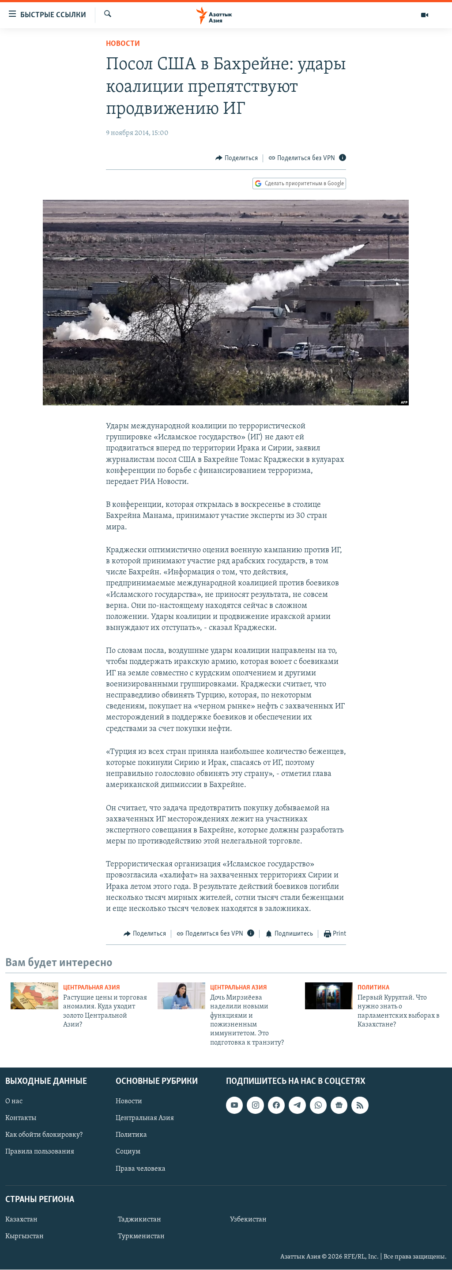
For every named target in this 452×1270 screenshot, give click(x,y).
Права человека (141, 1169)
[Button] (236, 158)
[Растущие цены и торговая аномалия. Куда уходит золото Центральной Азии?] (34, 995)
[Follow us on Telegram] (297, 1105)
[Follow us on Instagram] (255, 1105)
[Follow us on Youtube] (234, 1105)
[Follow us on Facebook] (276, 1105)
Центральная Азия (91, 988)
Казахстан (21, 1219)
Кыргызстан (24, 1236)
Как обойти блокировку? (44, 1135)
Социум (128, 1152)
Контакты (20, 1118)
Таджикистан (139, 1219)
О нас (14, 1101)
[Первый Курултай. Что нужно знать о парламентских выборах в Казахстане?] (329, 995)
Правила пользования (39, 1152)
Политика (373, 988)
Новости (123, 44)
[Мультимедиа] (424, 15)
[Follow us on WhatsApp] (318, 1105)
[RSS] (359, 1105)
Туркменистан (141, 1236)
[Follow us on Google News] (339, 1105)
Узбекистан (248, 1219)
